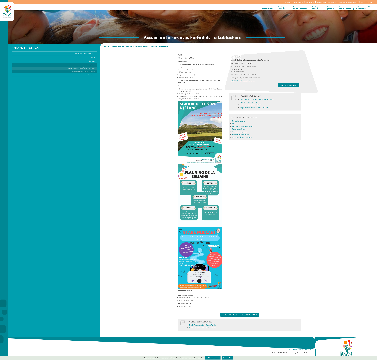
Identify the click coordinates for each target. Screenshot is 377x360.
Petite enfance (90, 75)
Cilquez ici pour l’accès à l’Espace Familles (239, 315)
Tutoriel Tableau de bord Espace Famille (202, 325)
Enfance (330, 8)
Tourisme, (345, 8)
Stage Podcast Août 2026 (248, 102)
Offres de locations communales (326, 2)
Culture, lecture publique (364, 8)
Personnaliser (227, 358)
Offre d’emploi (310, 2)
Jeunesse (92, 61)
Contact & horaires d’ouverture (348, 2)
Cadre (300, 8)
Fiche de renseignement (240, 132)
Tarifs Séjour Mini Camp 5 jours (242, 126)
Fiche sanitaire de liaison (240, 134)
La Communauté (267, 8)
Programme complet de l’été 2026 (251, 105)
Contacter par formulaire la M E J (84, 53)
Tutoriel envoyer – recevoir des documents (203, 328)
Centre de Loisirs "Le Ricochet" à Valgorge (83, 71)
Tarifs (234, 123)
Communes (288, 2)
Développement (283, 8)
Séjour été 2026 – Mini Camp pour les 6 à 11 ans (257, 99)
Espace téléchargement (367, 2)
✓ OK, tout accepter (213, 358)
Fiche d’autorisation (238, 121)
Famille (93, 57)
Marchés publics (298, 2)
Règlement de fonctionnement (242, 137)
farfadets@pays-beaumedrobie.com (243, 81)
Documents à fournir (238, 129)
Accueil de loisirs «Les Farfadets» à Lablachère (81, 68)
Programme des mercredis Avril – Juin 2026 (254, 107)
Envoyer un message (289, 85)
